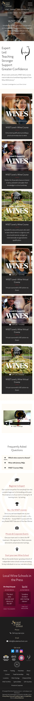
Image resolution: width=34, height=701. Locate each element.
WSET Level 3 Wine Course (17, 224)
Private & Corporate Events (17, 534)
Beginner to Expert (17, 486)
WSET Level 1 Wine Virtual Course (17, 280)
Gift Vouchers (28, 682)
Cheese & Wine (26, 678)
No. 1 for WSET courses (17, 510)
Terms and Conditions (14, 696)
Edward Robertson (19, 698)
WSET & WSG (6, 682)
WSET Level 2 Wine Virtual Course (17, 330)
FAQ (20, 13)
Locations (6, 678)
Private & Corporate (17, 685)
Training (13, 9)
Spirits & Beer (17, 682)
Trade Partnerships (23, 9)
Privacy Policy (5, 696)
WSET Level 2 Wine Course (17, 174)
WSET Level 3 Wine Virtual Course (17, 380)
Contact (26, 13)
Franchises (8, 13)
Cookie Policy (28, 696)
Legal (21, 696)
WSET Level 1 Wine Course (17, 127)
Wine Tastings (15, 678)
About (16, 13)
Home (7, 9)
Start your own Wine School (17, 555)
